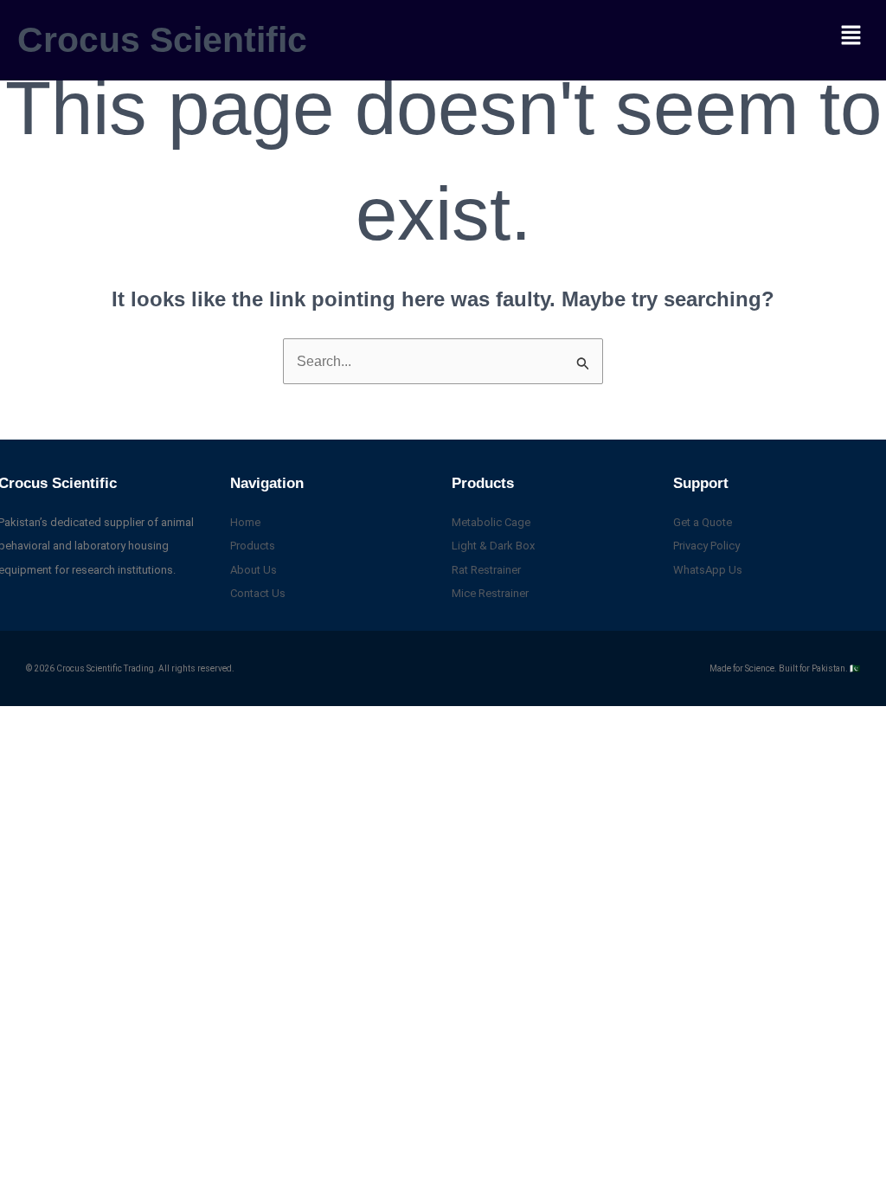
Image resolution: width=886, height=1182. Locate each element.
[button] (851, 36)
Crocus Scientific (162, 40)
